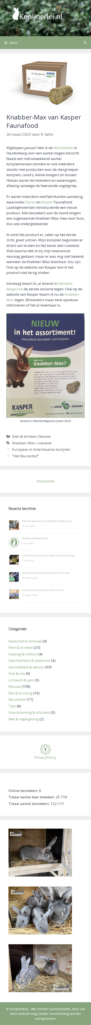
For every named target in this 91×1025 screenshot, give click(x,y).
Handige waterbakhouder (35, 538)
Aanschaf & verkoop (25, 641)
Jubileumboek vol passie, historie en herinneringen (48, 555)
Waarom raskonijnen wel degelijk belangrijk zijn (47, 521)
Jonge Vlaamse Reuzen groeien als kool (42, 590)
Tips (12, 706)
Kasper (47, 202)
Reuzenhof (17, 699)
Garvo (31, 202)
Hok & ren (16, 673)
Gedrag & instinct (22, 654)
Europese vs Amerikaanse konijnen (41, 449)
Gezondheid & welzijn (26, 667)
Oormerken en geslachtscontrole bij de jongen (46, 572)
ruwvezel (44, 443)
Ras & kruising (20, 693)
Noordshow (63, 147)
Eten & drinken (24, 436)
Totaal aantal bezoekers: (29, 803)
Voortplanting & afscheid (29, 712)
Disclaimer (46, 481)
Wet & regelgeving (23, 719)
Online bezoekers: (23, 790)
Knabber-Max (23, 443)
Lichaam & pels (21, 680)
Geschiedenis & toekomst (29, 660)
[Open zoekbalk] (85, 42)
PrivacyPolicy (45, 757)
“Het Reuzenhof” (25, 455)
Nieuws (44, 436)
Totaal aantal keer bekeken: (32, 797)
